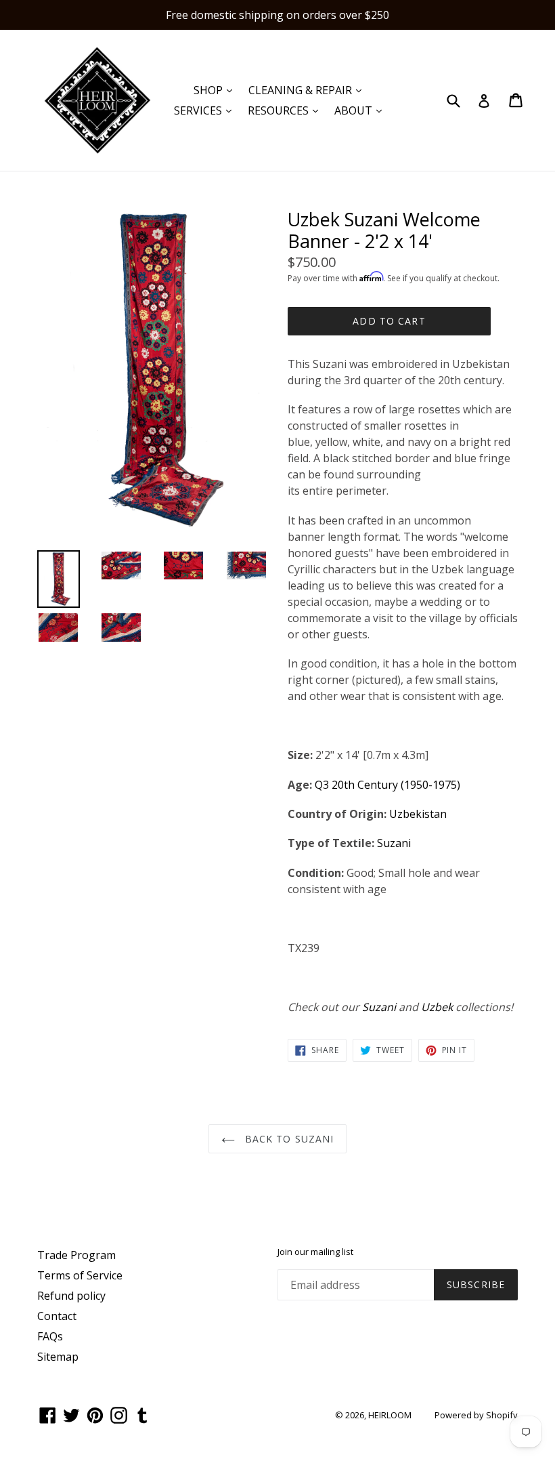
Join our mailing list (315, 1252)
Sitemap (58, 1356)
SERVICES (206, 110)
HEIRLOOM (390, 1415)
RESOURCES (286, 110)
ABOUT (361, 110)
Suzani (394, 843)
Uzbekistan (418, 813)
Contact (56, 1316)
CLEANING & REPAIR (308, 90)
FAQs (50, 1336)
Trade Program (76, 1255)
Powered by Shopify (476, 1415)
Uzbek (437, 1007)
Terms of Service (80, 1275)
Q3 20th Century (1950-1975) (387, 784)
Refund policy (71, 1295)
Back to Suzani (288, 1138)
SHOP (216, 90)
